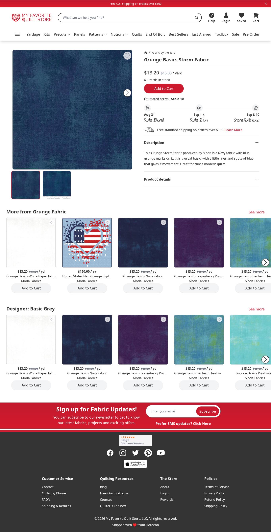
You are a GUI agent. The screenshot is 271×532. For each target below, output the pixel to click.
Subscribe (207, 411)
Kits (47, 34)
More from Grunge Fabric (36, 211)
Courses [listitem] (106, 499)
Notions (117, 34)
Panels (79, 34)
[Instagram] (123, 453)
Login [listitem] (164, 493)
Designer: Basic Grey (30, 308)
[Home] (145, 52)
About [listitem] (164, 487)
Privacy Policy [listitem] (214, 493)
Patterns (96, 34)
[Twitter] (135, 453)
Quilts (137, 34)
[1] (57, 185)
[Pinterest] (148, 453)
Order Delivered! (246, 119)
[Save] (127, 56)
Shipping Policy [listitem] (215, 506)
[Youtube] (161, 453)
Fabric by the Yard (164, 52)
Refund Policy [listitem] (214, 499)
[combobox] (130, 17)
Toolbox (222, 34)
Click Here (202, 423)
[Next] (127, 92)
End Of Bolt (155, 34)
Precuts (60, 34)
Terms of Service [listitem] (216, 487)
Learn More (233, 130)
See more (257, 212)
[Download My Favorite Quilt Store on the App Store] (135, 464)
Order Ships (199, 119)
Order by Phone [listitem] (54, 493)
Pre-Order (251, 34)
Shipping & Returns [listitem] (56, 506)
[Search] (196, 17)
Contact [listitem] (48, 487)
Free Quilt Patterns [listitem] (114, 493)
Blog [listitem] (103, 487)
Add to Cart (164, 88)
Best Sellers (178, 34)
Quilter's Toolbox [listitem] (113, 506)
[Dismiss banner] (266, 4)
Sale (235, 34)
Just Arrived (201, 34)
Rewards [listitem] (166, 499)
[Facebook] (110, 453)
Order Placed (154, 119)
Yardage (33, 34)
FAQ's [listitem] (46, 499)
